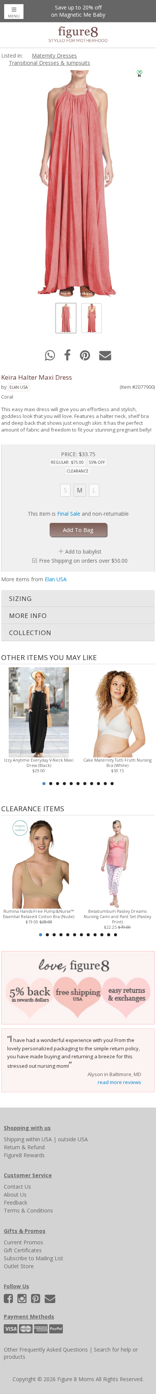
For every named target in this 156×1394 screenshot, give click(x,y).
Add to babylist (83, 551)
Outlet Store (19, 1266)
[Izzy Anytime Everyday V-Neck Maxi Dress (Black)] (39, 711)
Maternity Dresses (54, 55)
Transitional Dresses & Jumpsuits (49, 62)
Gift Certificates (23, 1250)
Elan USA (18, 387)
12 (115, 934)
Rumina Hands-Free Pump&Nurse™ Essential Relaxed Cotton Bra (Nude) (38, 914)
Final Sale (68, 513)
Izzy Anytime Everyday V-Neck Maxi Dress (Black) (38, 762)
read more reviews (119, 1082)
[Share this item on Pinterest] (86, 357)
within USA (39, 1139)
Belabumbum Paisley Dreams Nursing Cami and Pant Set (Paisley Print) (117, 917)
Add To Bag (78, 530)
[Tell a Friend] (105, 357)
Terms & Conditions (28, 1210)
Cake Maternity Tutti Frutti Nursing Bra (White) (117, 762)
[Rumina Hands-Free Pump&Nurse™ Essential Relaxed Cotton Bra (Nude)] (39, 863)
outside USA (73, 1139)
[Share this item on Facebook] (68, 357)
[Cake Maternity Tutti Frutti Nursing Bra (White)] (117, 711)
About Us (15, 1194)
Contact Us (17, 1186)
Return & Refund (24, 1147)
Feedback (15, 1202)
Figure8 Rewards (24, 1155)
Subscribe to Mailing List (33, 1258)
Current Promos (23, 1242)
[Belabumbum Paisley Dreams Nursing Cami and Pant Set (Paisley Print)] (117, 863)
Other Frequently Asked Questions (46, 1349)
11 (112, 783)
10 (105, 783)
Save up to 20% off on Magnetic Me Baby (78, 11)
